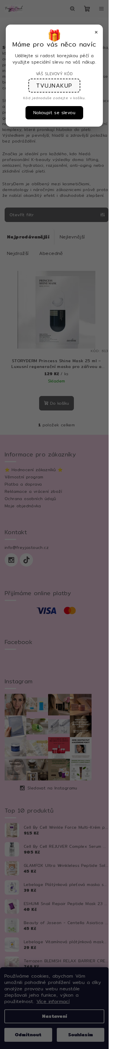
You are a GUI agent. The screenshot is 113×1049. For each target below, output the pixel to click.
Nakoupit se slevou (54, 112)
